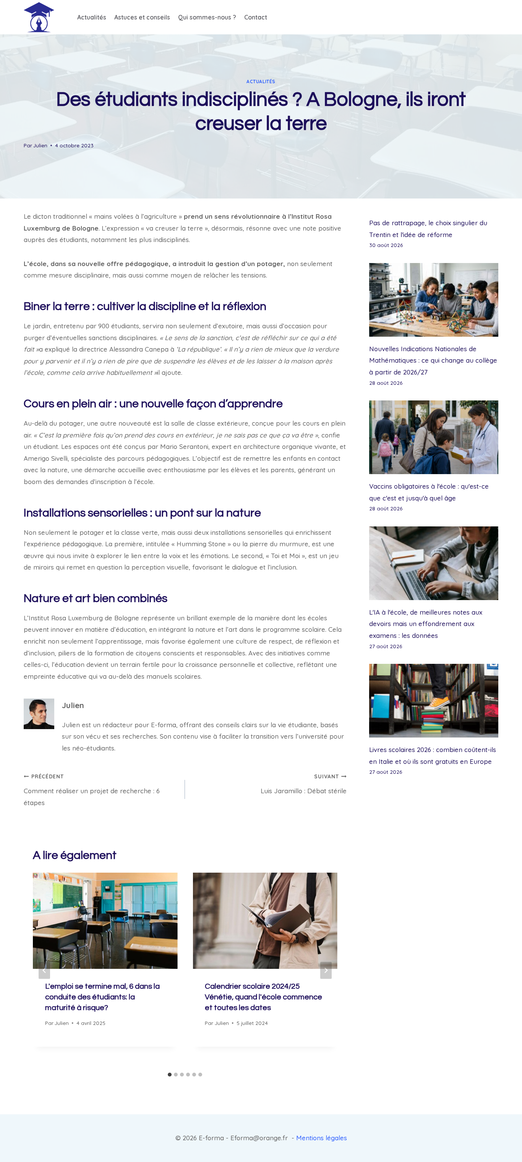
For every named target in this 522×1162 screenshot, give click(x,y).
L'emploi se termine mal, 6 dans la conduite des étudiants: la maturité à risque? (102, 997)
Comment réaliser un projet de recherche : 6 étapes (92, 790)
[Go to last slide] (44, 970)
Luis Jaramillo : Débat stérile (303, 784)
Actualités (91, 17)
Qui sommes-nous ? (207, 17)
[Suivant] (326, 970)
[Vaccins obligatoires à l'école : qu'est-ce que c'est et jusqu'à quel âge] (433, 437)
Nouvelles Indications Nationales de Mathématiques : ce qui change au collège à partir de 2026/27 (433, 360)
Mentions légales (321, 1138)
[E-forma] (39, 17)
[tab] (170, 1074)
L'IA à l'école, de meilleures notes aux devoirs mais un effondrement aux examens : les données (425, 623)
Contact (255, 17)
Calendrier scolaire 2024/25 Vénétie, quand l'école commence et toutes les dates (263, 997)
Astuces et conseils (142, 17)
